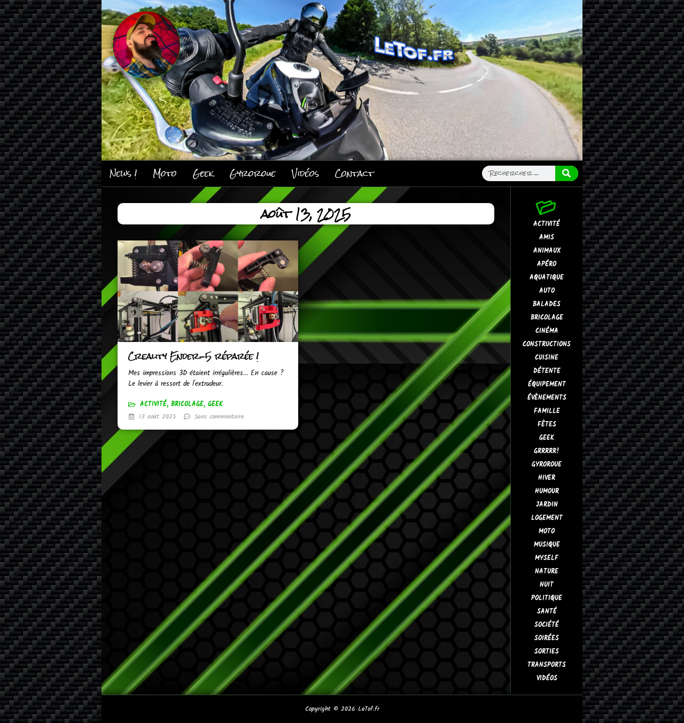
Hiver (546, 478)
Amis (546, 237)
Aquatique (547, 278)
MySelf (546, 558)
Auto (547, 291)
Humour (547, 491)
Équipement (547, 384)
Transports (546, 665)
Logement (547, 518)
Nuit (547, 585)
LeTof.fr (368, 709)
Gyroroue (253, 173)
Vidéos (305, 173)
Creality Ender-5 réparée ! (193, 356)
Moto (165, 173)
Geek (203, 173)
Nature (546, 571)
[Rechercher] (567, 173)
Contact (354, 173)
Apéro (546, 264)
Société (546, 625)
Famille (547, 411)
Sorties (546, 652)
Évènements (546, 398)
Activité (153, 404)
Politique (546, 598)
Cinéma (546, 331)
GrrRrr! (546, 451)
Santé (547, 612)
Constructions (547, 344)
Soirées (546, 638)
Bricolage (187, 404)
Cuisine (546, 358)
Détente (547, 371)
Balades (547, 304)
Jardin (547, 505)
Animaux (547, 251)
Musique (547, 545)
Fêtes (547, 424)
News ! (123, 173)
